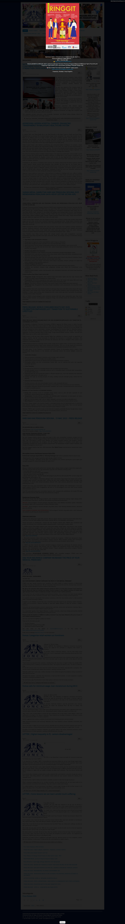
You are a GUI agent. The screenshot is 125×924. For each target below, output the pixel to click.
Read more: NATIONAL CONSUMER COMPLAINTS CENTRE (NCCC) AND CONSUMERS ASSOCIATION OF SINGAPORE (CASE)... (53, 119)
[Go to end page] (43, 900)
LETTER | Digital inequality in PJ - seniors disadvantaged (47, 734)
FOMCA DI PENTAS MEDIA (77, 30)
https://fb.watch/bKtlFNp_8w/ (38, 429)
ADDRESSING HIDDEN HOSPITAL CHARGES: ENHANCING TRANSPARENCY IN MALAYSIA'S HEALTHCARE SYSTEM (47, 124)
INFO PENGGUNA (44, 30)
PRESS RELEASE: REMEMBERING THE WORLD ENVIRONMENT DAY (42, 870)
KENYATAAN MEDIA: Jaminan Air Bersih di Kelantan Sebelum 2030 (40, 858)
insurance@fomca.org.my (56, 628)
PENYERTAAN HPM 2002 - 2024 (32, 33)
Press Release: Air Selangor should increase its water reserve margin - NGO (42, 856)
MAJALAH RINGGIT (63, 30)
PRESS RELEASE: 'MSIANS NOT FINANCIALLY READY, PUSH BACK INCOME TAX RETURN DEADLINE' (50, 864)
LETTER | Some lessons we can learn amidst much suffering (49, 794)
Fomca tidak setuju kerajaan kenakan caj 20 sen (36, 853)
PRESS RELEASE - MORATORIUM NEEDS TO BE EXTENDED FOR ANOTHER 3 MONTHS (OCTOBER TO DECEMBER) (51, 874)
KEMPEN (53, 30)
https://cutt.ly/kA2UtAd (31, 535)
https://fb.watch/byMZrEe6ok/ (33, 542)
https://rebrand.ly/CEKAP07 (93, 150)
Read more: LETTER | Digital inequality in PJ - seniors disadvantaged (42, 790)
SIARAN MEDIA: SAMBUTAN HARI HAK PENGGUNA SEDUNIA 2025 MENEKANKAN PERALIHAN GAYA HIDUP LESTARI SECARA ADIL (51, 193)
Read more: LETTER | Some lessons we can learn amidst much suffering (43, 842)
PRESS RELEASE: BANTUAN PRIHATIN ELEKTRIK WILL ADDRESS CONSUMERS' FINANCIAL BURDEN (50, 867)
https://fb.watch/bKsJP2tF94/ (33, 551)
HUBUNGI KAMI (46, 33)
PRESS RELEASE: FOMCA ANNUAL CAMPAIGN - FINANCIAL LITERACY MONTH (45, 850)
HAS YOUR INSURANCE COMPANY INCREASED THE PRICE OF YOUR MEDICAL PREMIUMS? (51, 558)
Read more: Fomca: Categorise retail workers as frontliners (39, 682)
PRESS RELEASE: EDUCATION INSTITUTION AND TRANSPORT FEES (42, 884)
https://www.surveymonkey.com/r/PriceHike (33, 630)
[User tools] (79, 73)
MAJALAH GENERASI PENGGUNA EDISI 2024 (93, 212)
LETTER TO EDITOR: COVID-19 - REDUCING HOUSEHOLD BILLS (40, 878)
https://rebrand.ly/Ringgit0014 (93, 89)
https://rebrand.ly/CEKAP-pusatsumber (93, 171)
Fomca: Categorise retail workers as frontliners (43, 635)
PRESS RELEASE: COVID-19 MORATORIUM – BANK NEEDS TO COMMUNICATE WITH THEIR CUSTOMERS (51, 881)
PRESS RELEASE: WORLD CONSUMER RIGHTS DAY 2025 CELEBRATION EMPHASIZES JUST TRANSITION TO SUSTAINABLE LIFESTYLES (50, 309)
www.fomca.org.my (39, 632)
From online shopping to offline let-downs (34, 847)
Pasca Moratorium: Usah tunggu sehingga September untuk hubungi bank (42, 861)
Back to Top (99, 921)
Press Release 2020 (29, 896)
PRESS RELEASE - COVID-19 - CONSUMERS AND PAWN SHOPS (40, 887)
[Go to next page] (40, 900)
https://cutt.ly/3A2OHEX (45, 431)
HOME (25, 30)
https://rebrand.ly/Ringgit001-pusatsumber (93, 118)
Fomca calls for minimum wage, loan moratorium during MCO (50, 686)
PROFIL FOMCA (33, 30)
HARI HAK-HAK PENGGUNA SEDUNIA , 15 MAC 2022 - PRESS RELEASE (52, 418)
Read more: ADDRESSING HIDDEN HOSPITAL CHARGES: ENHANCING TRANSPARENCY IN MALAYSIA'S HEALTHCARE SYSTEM (53, 188)
